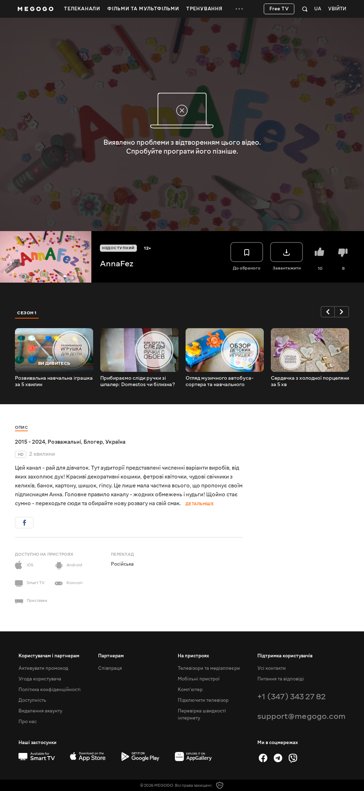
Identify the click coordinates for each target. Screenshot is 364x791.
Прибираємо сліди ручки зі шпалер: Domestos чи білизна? (137, 381)
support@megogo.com (301, 716)
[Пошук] (305, 9)
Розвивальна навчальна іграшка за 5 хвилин (54, 381)
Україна (115, 441)
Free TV (279, 9)
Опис (21, 427)
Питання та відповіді (280, 679)
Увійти (337, 9)
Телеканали (82, 9)
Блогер (93, 441)
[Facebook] (263, 758)
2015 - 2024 (30, 441)
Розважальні (64, 441)
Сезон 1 (27, 313)
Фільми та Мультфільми (143, 9)
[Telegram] (278, 758)
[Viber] (293, 758)
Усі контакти (271, 668)
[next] (342, 311)
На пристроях (193, 656)
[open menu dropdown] (239, 9)
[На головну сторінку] (35, 9)
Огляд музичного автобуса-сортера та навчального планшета (219, 381)
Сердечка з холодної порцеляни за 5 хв (310, 381)
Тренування (204, 9)
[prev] (328, 311)
